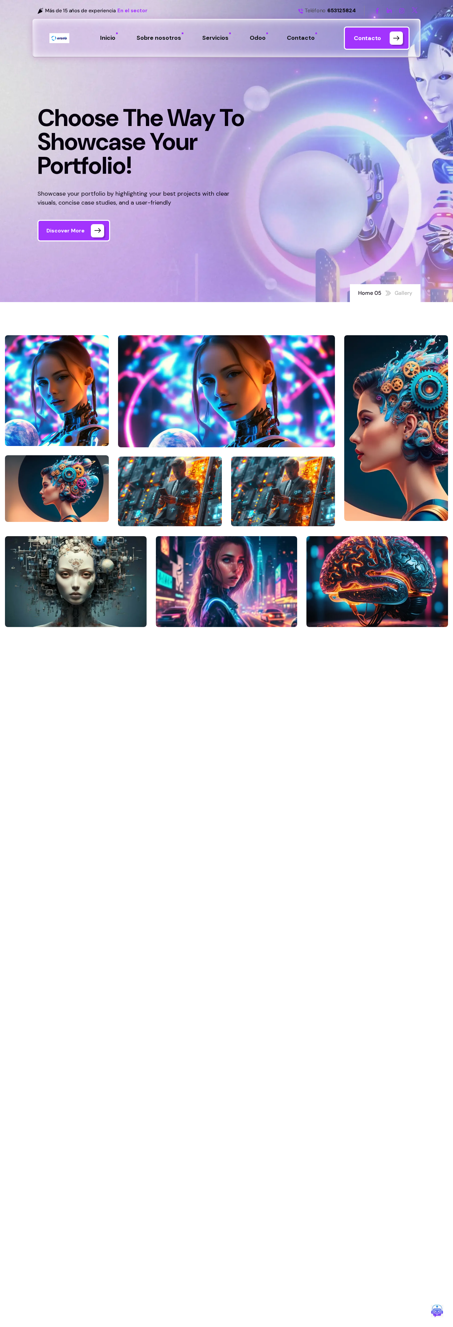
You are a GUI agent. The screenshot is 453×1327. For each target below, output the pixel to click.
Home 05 (369, 292)
